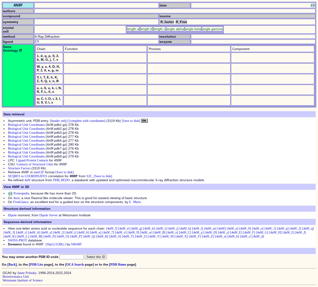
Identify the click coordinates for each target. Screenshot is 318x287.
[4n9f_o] (258, 228)
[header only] (59, 121)
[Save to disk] (131, 121)
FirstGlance (20, 202)
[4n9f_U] (141, 236)
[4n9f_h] (149, 228)
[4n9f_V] (154, 236)
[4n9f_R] (102, 236)
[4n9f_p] (283, 228)
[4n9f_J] (300, 232)
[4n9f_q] (308, 228)
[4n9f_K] (9, 236)
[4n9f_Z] (208, 236)
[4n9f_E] (236, 232)
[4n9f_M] (36, 236)
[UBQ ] (61, 244)
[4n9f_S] (115, 236)
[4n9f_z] (223, 232)
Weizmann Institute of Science (23, 280)
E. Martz (135, 202)
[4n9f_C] (185, 232)
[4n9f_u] (95, 232)
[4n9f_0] (245, 228)
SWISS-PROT (17, 240)
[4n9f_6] (83, 232)
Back (12, 264)
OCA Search (75, 264)
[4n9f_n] (232, 228)
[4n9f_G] (262, 232)
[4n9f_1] (270, 228)
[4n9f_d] (258, 236)
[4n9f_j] (173, 228)
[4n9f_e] (124, 228)
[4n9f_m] (210, 228)
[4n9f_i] (161, 228)
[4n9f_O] (63, 236)
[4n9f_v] (121, 232)
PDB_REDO (61, 180)
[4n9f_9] (133, 232)
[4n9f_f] (111, 228)
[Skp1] (50, 244)
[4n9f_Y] (195, 236)
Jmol (16, 198)
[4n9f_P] (76, 236)
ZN (37, 41)
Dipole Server (48, 215)
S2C (89, 176)
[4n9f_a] (221, 236)
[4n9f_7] (108, 232)
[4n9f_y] (198, 232)
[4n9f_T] (128, 236)
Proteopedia (21, 193)
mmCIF (39, 172)
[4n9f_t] (70, 232)
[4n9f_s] (46, 232)
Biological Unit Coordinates (26, 125)
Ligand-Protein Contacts (32, 160)
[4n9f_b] (233, 236)
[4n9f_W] (168, 236)
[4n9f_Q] (89, 236)
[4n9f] (221, 228)
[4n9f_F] (249, 232)
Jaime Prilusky (27, 273)
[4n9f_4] (34, 232)
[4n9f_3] (9, 232)
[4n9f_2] (295, 228)
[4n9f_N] (50, 236)
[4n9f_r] (21, 232)
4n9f (27, 180)
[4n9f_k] (185, 228)
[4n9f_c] (245, 236)
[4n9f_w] (146, 232)
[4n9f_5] (58, 232)
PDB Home (118, 264)
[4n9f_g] (136, 228)
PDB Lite (36, 264)
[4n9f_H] (275, 232)
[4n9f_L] (23, 236)
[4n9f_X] (182, 236)
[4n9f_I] (288, 232)
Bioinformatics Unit (16, 276)
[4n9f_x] (172, 232)
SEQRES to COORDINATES (27, 176)
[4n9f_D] (211, 232)
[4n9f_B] (159, 232)
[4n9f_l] (197, 228)
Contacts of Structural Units (35, 164)
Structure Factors (19, 168)
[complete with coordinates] (87, 121)
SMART (76, 244)
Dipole (12, 215)
